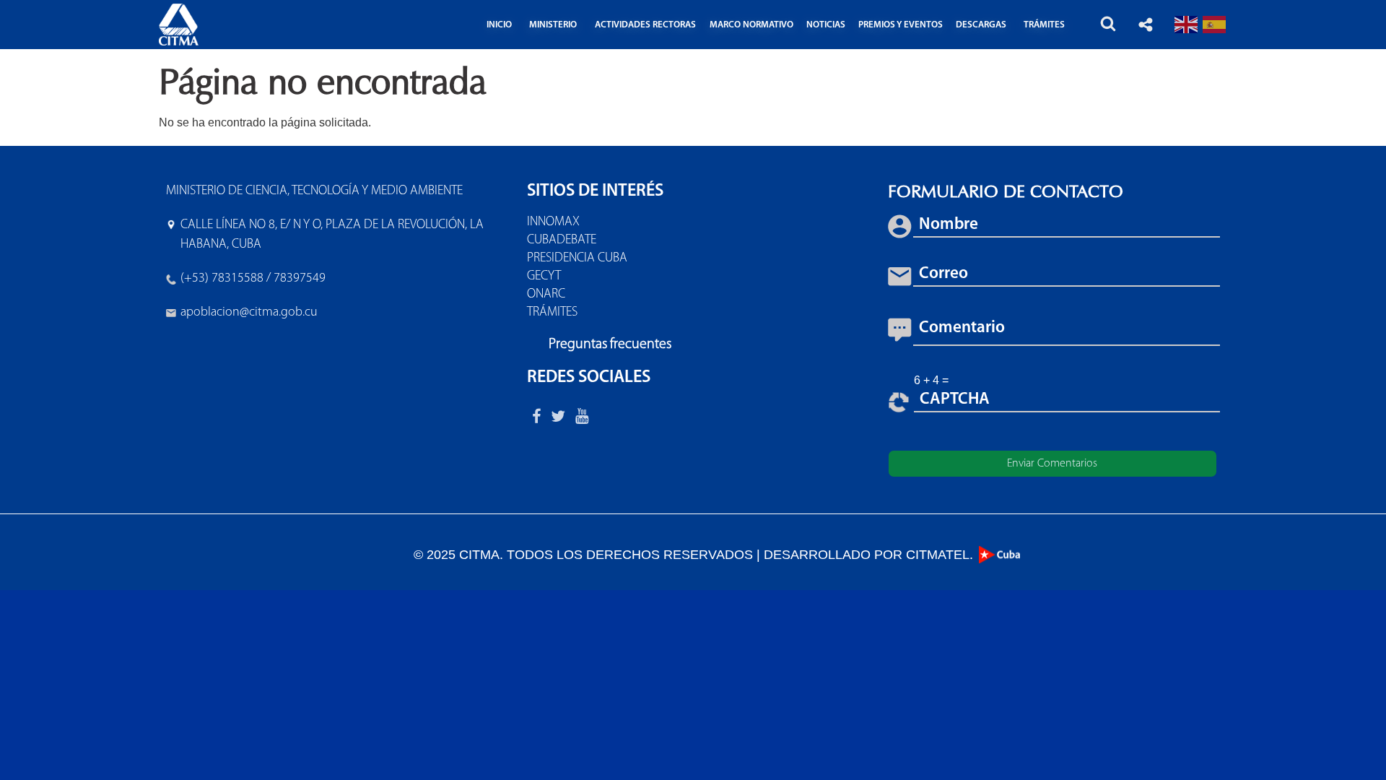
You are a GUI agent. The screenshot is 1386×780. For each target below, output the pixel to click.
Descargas (981, 25)
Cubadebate (561, 240)
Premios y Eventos (900, 25)
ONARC (546, 294)
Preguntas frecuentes (610, 344)
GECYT (544, 276)
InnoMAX (553, 222)
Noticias (825, 25)
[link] (249, 312)
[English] (1186, 24)
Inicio (499, 25)
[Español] (1215, 24)
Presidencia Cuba (577, 258)
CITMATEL (937, 554)
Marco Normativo (751, 25)
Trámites (552, 312)
